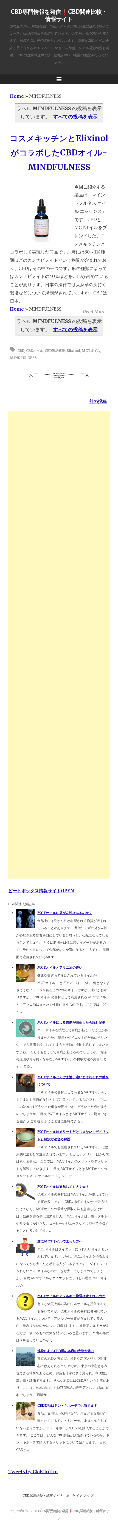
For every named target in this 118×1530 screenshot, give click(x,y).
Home (17, 96)
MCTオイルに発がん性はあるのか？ (64, 913)
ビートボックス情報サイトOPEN (41, 890)
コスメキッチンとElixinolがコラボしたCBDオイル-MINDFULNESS (59, 152)
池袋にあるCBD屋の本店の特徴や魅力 (65, 1351)
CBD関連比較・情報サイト (43, 1495)
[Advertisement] (59, 645)
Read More (94, 311)
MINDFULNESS (23, 358)
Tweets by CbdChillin (33, 1471)
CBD (20, 350)
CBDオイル (34, 350)
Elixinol (73, 350)
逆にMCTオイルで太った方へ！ (61, 1241)
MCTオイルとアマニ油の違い (59, 967)
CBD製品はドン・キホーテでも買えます (67, 1405)
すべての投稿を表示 (75, 117)
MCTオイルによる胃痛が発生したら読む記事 (71, 1022)
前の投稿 (98, 401)
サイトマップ (82, 1495)
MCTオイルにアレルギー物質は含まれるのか (71, 1296)
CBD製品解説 (55, 350)
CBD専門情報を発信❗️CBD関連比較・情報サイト (59, 15)
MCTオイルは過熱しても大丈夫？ (63, 1187)
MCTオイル (91, 350)
